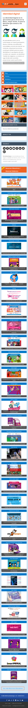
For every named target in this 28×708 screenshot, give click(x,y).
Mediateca (8, 79)
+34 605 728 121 (21, 695)
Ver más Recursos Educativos (13, 688)
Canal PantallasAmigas (11, 82)
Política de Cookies (6, 705)
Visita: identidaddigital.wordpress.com (14, 63)
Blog (6, 73)
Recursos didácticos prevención (11, 129)
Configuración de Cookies (18, 705)
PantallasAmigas (7, 156)
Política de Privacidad (17, 703)
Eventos (7, 76)
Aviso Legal (7, 703)
